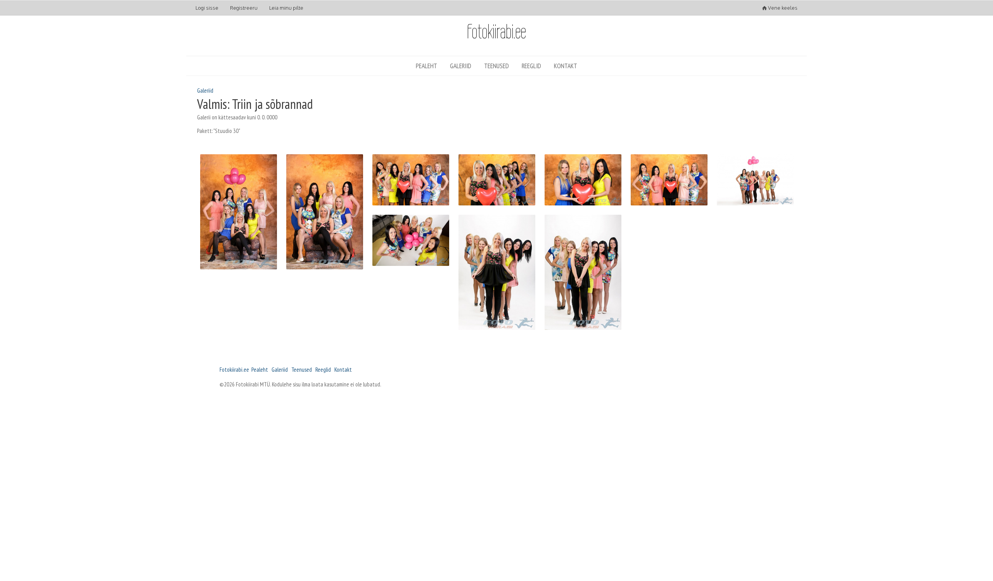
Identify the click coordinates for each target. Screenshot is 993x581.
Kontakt (565, 66)
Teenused (496, 66)
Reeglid (531, 66)
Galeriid (460, 66)
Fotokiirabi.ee (234, 369)
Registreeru (244, 8)
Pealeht (426, 66)
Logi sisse (206, 8)
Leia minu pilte (286, 8)
